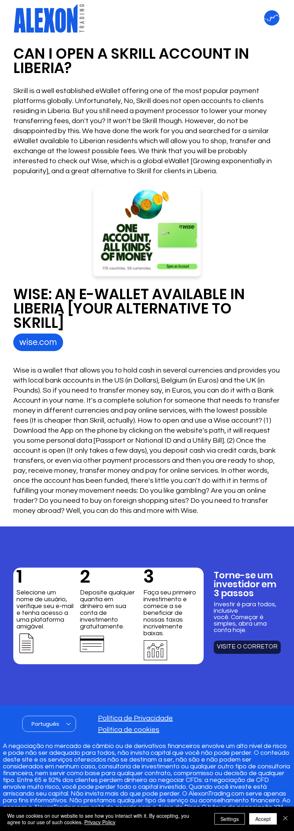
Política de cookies (128, 729)
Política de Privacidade (135, 718)
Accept (263, 818)
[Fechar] (285, 818)
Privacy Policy (99, 822)
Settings (229, 818)
